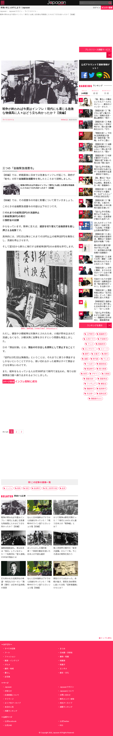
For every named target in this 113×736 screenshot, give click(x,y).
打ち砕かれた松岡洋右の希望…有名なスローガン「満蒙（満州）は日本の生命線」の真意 (13, 583)
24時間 (84, 92)
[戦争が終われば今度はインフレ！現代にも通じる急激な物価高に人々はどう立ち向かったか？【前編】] (13, 508)
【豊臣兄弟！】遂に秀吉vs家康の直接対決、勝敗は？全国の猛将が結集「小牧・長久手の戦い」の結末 (102, 240)
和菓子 (62, 664)
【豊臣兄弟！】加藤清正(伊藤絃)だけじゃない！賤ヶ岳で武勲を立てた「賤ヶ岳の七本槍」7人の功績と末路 (102, 150)
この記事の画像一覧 (40, 482)
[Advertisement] (39, 38)
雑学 (87, 353)
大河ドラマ (90, 339)
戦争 (19, 488)
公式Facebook (84, 75)
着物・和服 (64, 656)
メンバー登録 (107, 7)
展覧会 (103, 383)
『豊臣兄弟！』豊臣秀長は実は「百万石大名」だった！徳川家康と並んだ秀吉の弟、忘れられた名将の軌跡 (102, 296)
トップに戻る (106, 638)
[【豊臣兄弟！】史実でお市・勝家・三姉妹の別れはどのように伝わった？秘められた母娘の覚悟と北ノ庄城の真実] (86, 260)
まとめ (62, 648)
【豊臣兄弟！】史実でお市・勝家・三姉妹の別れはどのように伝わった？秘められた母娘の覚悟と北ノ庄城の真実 (102, 262)
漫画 (86, 358)
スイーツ (104, 349)
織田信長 (102, 363)
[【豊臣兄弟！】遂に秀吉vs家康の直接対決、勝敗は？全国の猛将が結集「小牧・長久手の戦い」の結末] (86, 237)
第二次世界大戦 (51, 488)
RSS (107, 75)
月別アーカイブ (66, 703)
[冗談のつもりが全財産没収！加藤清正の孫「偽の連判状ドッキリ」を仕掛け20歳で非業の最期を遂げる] (86, 282)
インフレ (9, 488)
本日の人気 (9, 707)
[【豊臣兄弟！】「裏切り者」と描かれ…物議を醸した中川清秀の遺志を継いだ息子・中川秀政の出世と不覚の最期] (86, 203)
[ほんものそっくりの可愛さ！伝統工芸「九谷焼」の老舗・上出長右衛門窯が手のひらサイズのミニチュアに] (86, 226)
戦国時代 (102, 334)
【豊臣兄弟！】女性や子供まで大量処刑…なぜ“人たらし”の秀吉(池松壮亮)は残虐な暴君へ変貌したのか (102, 195)
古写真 (7, 676)
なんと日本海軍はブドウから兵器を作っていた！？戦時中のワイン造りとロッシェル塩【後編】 (38, 583)
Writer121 (64, 119)
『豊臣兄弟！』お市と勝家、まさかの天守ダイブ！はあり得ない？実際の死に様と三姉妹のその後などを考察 (102, 273)
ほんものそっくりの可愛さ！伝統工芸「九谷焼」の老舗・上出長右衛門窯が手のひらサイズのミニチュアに (102, 228)
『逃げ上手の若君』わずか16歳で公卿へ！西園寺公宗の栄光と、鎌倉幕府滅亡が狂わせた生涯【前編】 (102, 318)
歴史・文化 (64, 672)
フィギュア (91, 383)
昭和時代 (37, 488)
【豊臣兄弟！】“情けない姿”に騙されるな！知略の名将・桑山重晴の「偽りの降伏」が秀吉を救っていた (102, 116)
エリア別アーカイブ (13, 703)
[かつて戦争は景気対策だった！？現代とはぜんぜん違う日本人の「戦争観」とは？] (65, 508)
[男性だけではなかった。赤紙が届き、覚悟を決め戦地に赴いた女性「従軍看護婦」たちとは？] (65, 569)
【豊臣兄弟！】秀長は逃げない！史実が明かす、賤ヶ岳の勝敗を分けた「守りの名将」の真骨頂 (102, 126)
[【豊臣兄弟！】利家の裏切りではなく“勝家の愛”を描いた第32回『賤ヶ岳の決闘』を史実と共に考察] (86, 158)
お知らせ (8, 691)
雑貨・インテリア (12, 660)
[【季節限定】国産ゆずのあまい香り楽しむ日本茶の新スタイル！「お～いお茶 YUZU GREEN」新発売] (86, 304)
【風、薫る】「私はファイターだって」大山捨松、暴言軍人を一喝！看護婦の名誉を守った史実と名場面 (102, 183)
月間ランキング (11, 711)
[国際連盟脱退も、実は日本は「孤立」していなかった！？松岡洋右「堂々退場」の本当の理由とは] (13, 538)
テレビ (106, 358)
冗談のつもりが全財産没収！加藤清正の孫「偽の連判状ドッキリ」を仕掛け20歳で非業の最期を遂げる (103, 284)
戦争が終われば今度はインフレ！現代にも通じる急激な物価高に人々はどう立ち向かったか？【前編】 (47, 186)
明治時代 (90, 368)
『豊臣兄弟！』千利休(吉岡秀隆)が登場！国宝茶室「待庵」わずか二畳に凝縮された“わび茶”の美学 (102, 139)
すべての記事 (10, 648)
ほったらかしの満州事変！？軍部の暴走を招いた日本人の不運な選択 (38, 550)
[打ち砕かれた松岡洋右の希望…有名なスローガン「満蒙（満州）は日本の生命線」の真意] (13, 569)
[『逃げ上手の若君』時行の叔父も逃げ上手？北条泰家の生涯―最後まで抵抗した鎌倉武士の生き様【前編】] (86, 170)
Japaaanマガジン (15, 11)
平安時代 (103, 339)
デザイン (95, 373)
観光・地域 (9, 668)
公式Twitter (92, 75)
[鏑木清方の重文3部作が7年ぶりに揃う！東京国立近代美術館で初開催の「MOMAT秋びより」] (86, 248)
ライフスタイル (30, 11)
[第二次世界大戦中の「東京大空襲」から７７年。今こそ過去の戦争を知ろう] (65, 538)
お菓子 (96, 353)
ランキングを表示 (94, 325)
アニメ (90, 344)
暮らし (7, 672)
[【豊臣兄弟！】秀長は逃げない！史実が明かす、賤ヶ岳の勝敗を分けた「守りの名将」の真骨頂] (86, 125)
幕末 (106, 353)
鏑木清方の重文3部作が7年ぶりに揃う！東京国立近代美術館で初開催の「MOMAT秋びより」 (103, 250)
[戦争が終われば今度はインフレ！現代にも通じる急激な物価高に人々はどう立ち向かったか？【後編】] (39, 83)
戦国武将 (101, 344)
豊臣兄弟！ (90, 378)
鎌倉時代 (90, 388)
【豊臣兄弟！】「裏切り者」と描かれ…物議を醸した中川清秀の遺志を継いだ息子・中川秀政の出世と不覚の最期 (102, 206)
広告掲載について (12, 695)
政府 (27, 488)
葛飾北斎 (102, 393)
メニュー (2, 3)
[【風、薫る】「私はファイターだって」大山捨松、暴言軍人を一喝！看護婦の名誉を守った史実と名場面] (86, 181)
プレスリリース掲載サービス (97, 49)
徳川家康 (102, 368)
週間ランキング (66, 707)
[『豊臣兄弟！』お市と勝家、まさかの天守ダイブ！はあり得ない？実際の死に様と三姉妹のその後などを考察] (86, 271)
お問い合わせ (65, 695)
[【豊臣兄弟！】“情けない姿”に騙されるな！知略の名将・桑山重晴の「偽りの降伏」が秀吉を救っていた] (86, 113)
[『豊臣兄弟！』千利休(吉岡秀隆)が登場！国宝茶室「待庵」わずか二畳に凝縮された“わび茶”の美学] (86, 136)
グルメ (7, 664)
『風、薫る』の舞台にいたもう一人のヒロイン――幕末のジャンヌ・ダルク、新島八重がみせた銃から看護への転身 (102, 105)
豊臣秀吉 (103, 378)
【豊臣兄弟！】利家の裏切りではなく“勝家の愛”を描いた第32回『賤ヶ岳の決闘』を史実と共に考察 (103, 161)
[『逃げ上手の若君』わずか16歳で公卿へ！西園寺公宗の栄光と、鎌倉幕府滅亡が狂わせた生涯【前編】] (86, 316)
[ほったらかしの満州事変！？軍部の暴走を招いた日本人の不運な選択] (39, 538)
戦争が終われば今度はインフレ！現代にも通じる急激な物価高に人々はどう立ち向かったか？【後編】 (38, 14)
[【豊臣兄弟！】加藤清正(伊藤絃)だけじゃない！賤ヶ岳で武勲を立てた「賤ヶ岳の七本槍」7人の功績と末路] (86, 147)
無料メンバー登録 (67, 699)
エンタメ (63, 668)
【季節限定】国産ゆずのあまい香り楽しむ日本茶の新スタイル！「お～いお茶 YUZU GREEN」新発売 (103, 307)
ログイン (96, 7)
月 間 (106, 92)
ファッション (10, 656)
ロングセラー (90, 349)
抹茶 (85, 373)
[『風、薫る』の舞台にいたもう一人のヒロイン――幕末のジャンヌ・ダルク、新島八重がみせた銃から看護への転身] (86, 102)
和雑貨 (62, 660)
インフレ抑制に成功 (20, 381)
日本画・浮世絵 (66, 652)
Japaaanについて (67, 691)
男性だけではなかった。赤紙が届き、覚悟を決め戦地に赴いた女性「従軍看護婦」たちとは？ (65, 583)
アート (7, 652)
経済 (63, 488)
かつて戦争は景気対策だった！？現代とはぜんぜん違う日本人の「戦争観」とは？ (64, 522)
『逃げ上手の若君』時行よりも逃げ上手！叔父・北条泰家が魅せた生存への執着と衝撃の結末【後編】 (102, 217)
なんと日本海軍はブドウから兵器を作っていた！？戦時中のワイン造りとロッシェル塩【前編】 (38, 522)
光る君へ (90, 393)
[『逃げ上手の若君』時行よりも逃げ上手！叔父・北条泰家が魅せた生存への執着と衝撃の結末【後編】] (86, 215)
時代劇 (95, 358)
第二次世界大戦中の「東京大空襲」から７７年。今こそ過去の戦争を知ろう (64, 550)
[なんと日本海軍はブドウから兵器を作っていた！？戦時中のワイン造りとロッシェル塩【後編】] (39, 569)
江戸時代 (90, 334)
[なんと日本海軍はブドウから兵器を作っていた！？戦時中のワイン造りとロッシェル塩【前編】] (39, 508)
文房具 (107, 373)
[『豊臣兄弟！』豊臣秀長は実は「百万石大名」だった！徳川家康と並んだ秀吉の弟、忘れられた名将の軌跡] (86, 293)
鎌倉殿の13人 (96, 398)
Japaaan (56, 2)
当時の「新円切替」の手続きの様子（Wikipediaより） (39, 328)
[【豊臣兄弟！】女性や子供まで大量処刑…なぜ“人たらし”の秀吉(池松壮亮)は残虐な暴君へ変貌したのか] (86, 192)
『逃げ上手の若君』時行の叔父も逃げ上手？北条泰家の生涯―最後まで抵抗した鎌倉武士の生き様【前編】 (102, 172)
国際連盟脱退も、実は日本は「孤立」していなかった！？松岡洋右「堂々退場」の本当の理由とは (13, 552)
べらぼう (90, 363)
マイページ (9, 699)
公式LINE (99, 75)
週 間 (95, 92)
